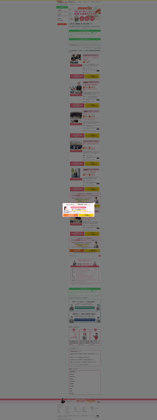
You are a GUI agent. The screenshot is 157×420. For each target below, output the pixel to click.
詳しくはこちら (78, 213)
